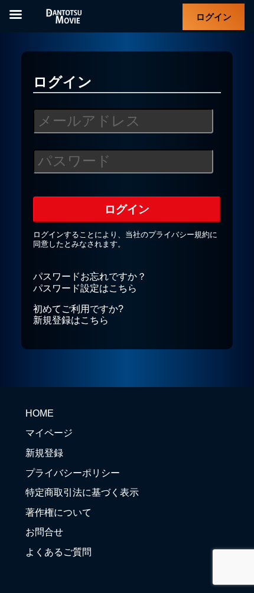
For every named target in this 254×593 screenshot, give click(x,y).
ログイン (214, 17)
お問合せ (44, 532)
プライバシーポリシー (72, 473)
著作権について (58, 512)
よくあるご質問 (58, 552)
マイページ (49, 433)
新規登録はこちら (71, 320)
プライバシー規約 (179, 234)
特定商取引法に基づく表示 (82, 492)
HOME (39, 413)
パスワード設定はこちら (85, 288)
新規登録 (44, 453)
